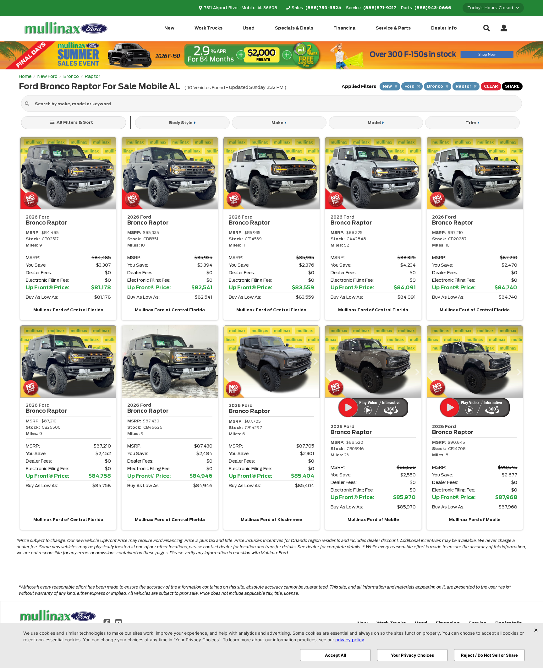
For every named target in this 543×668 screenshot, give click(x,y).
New (169, 28)
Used (249, 28)
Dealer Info (444, 28)
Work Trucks (208, 28)
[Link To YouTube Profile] (118, 622)
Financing (344, 28)
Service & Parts (393, 28)
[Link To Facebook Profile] (107, 622)
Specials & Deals (294, 28)
